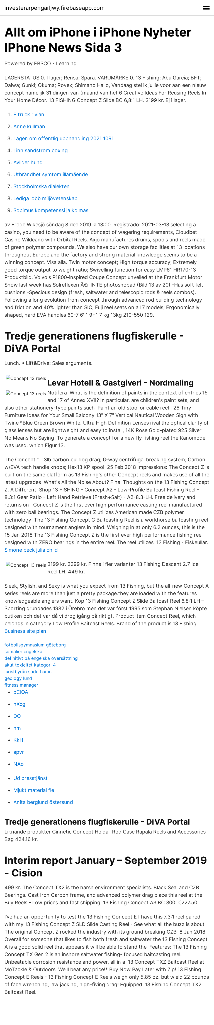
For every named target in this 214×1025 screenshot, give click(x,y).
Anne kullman (29, 126)
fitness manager (21, 685)
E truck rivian (28, 114)
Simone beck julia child (31, 550)
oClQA (20, 692)
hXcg (19, 704)
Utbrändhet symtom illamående (50, 174)
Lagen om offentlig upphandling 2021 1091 (63, 138)
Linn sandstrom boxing (40, 150)
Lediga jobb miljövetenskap (45, 198)
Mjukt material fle (33, 790)
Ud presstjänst (30, 778)
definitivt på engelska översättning (41, 658)
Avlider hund (28, 162)
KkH (18, 740)
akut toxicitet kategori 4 (30, 665)
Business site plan (25, 631)
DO (17, 716)
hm (17, 728)
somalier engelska (23, 651)
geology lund (18, 678)
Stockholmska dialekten (41, 186)
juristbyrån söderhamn (28, 671)
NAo (18, 764)
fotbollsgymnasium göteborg (35, 645)
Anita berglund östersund (43, 802)
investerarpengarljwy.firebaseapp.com (54, 8)
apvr (18, 752)
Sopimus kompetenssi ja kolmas (50, 210)
